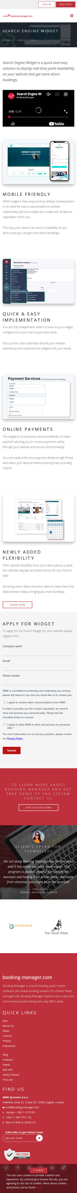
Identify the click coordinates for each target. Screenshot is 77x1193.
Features (8, 1059)
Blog (5, 1054)
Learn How (17, 604)
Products (25, 40)
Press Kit (8, 1079)
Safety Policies (11, 1074)
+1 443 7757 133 (21, 1117)
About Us (8, 1025)
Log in (46, 4)
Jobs (5, 1020)
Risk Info (8, 1069)
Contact (7, 1036)
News (6, 1031)
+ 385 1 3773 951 (25, 1112)
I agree (38, 1170)
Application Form (38, 807)
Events (6, 1064)
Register (66, 4)
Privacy (7, 1041)
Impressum (9, 1046)
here (38, 1187)
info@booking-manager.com (22, 1107)
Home (7, 40)
